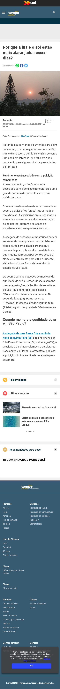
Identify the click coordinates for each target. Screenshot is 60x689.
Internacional (9, 631)
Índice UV (34, 520)
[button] (26, 431)
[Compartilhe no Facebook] (21, 66)
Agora (6, 508)
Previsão (7, 504)
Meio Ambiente (10, 615)
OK (31, 666)
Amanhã (7, 516)
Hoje (5, 512)
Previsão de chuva (38, 508)
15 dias (6, 524)
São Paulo (25, 136)
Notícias (7, 599)
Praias (6, 528)
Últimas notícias (10, 603)
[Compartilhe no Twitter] (25, 66)
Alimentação (9, 607)
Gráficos (34, 504)
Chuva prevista (10, 588)
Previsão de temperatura (41, 512)
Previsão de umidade (40, 516)
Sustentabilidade (11, 627)
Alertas (6, 623)
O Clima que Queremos (13, 619)
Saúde (6, 611)
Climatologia (36, 524)
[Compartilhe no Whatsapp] (16, 66)
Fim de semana (10, 520)
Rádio (33, 607)
